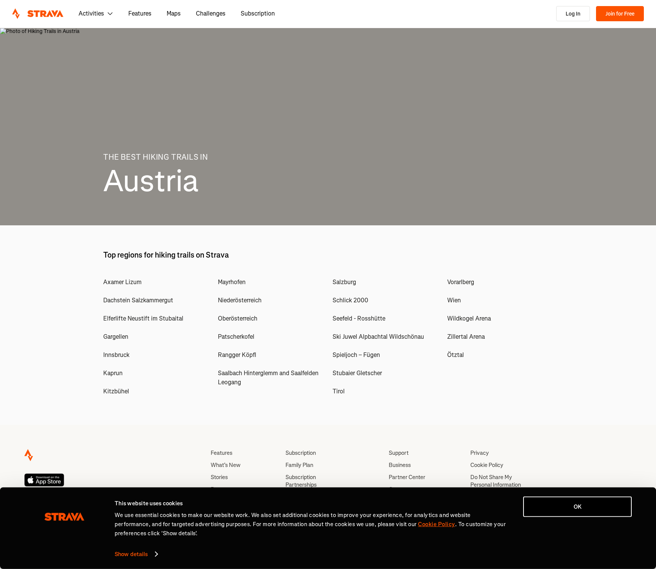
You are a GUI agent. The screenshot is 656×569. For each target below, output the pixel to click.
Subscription (258, 13)
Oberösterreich (237, 318)
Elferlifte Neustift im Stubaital (143, 318)
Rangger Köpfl (237, 355)
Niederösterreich (240, 300)
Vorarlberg (460, 282)
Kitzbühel (116, 391)
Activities (91, 13)
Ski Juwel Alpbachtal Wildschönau (378, 337)
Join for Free (620, 13)
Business (400, 465)
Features (139, 13)
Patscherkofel (236, 337)
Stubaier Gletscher (357, 373)
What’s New (225, 465)
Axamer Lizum (122, 282)
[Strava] (37, 14)
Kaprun (113, 373)
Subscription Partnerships (301, 481)
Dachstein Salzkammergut (138, 300)
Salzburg (344, 282)
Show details (131, 554)
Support (398, 453)
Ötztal (455, 355)
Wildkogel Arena (469, 318)
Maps (174, 13)
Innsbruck (116, 355)
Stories (219, 477)
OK (578, 507)
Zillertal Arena (466, 337)
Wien (454, 300)
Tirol (339, 391)
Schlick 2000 (350, 300)
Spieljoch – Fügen (356, 355)
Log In (573, 13)
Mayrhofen (232, 282)
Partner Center (407, 477)
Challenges (211, 13)
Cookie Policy (486, 465)
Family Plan (299, 465)
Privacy (479, 453)
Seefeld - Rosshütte (359, 318)
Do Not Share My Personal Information (495, 481)
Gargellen (115, 337)
